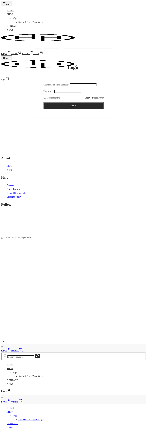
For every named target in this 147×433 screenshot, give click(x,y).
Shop (9, 166)
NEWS (10, 30)
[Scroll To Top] (3, 342)
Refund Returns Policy (17, 193)
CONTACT (12, 26)
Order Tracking (14, 189)
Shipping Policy (14, 197)
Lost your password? (94, 98)
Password (48, 91)
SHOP (10, 14)
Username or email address (56, 84)
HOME (10, 10)
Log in (73, 106)
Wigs (15, 18)
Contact (10, 185)
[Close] (2, 346)
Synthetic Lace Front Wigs (30, 22)
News (9, 170)
